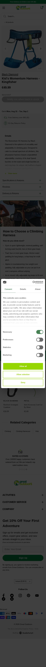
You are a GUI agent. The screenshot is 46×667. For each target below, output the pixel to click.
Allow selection (23, 374)
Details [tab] (23, 289)
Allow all (23, 366)
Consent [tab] (8, 289)
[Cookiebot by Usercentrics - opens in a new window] (32, 282)
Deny (23, 382)
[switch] (39, 340)
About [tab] (37, 289)
